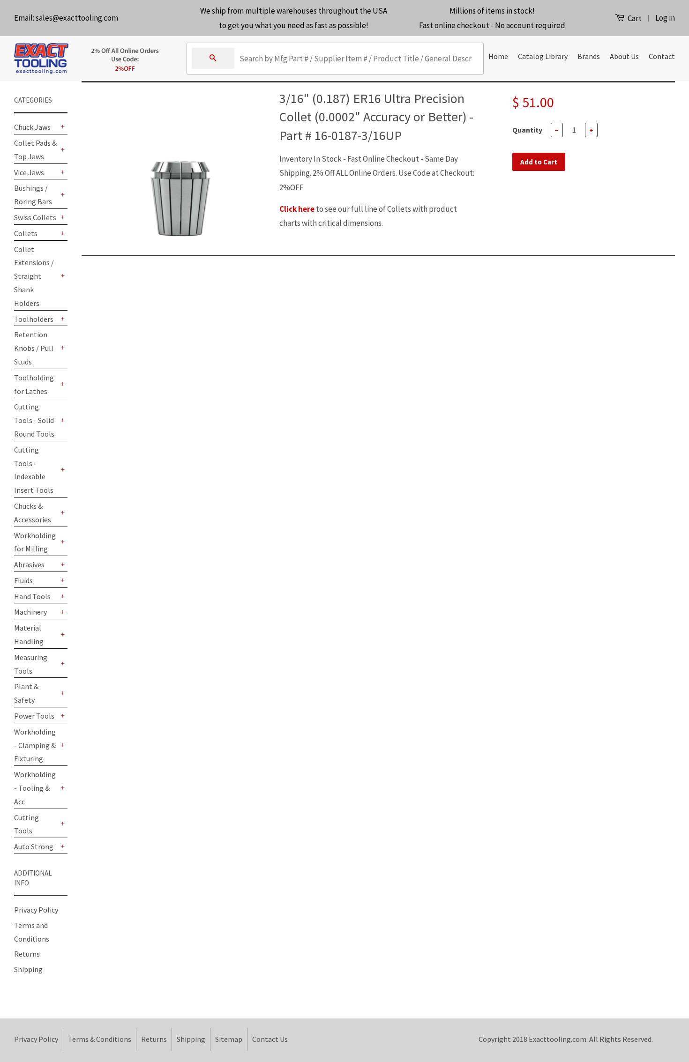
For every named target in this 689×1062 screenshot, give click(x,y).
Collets (25, 233)
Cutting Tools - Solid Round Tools (34, 420)
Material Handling (29, 634)
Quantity (527, 129)
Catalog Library (543, 56)
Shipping (28, 969)
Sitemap (228, 1039)
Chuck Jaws (32, 127)
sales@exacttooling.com (77, 18)
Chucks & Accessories (32, 512)
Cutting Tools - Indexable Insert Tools (33, 470)
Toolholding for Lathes (34, 384)
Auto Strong (33, 846)
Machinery (30, 611)
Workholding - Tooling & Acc (35, 788)
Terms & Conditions (99, 1039)
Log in (665, 18)
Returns (27, 953)
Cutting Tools (26, 824)
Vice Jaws (29, 172)
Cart (634, 18)
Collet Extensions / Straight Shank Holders (34, 276)
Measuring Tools (30, 664)
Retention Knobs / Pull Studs (33, 348)
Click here (297, 209)
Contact (662, 56)
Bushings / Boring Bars (33, 194)
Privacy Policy (36, 909)
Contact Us (270, 1039)
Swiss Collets (35, 217)
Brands (588, 56)
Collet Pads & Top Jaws (35, 149)
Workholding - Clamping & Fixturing (35, 745)
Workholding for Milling (35, 542)
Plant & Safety (26, 693)
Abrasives (29, 564)
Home (498, 56)
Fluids (23, 580)
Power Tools (34, 715)
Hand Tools (32, 596)
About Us (624, 56)
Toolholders (33, 319)
